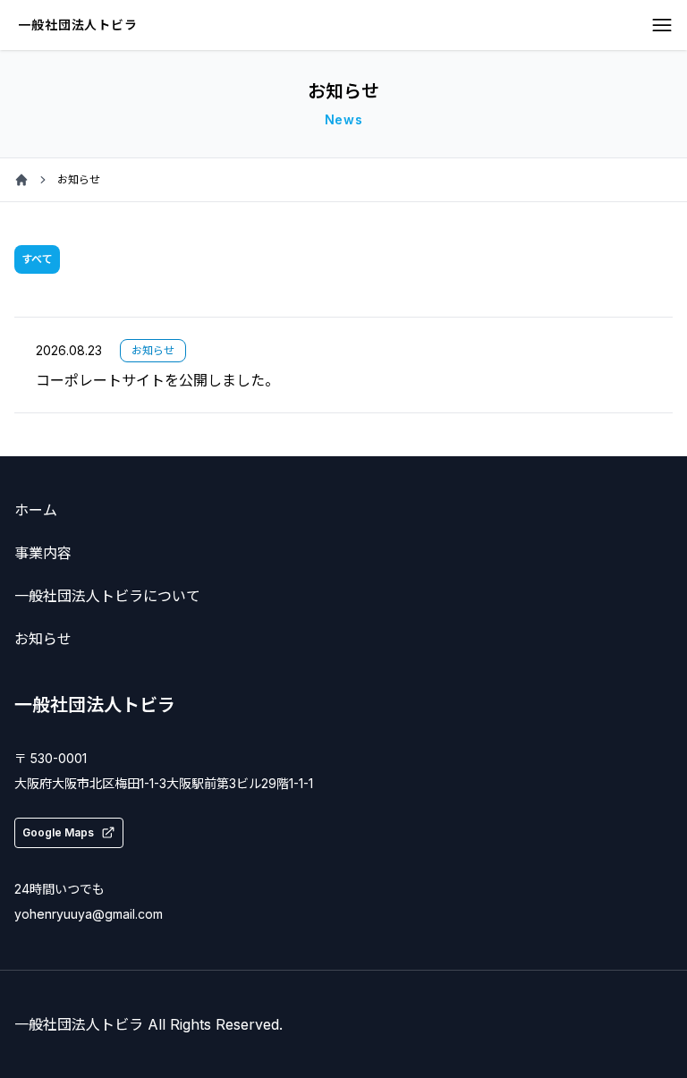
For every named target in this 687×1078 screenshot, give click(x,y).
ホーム (35, 510)
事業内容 (43, 553)
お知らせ (43, 639)
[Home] (21, 180)
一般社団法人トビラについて (107, 596)
